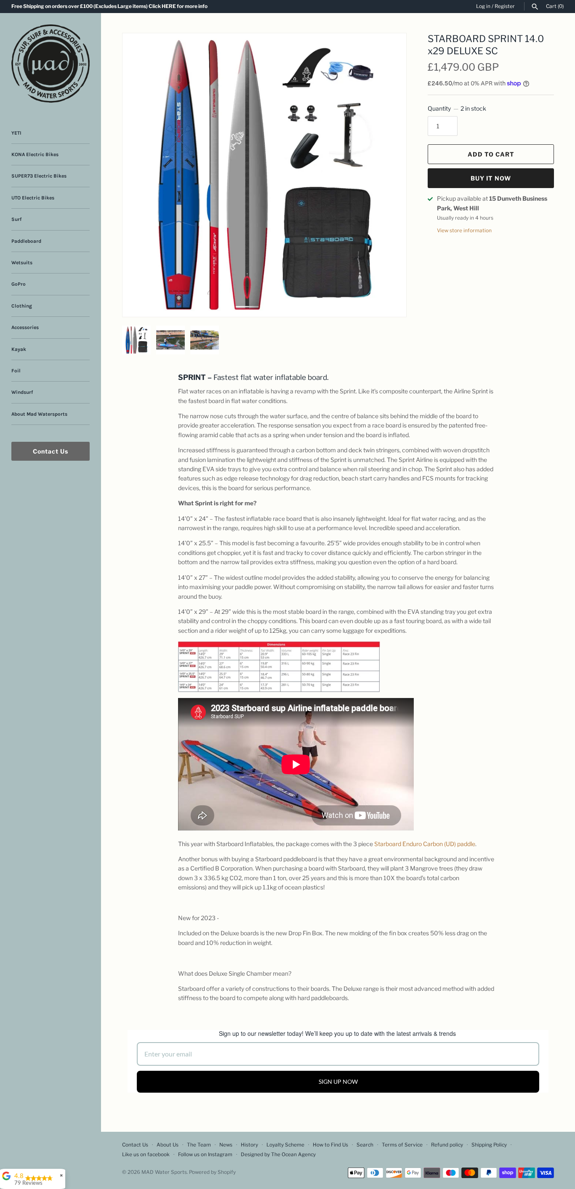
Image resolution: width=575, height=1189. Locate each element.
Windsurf (22, 392)
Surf (16, 219)
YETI (16, 133)
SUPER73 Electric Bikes (39, 176)
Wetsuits (21, 262)
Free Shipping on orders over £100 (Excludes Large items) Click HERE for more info (109, 6)
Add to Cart (491, 154)
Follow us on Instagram (205, 1154)
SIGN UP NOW (338, 1081)
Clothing (21, 306)
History (249, 1145)
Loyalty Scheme (285, 1145)
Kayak (18, 349)
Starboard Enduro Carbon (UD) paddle (424, 843)
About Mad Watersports (39, 414)
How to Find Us (330, 1145)
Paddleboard (26, 241)
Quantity (457, 108)
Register (505, 6)
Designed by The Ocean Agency (278, 1154)
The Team (199, 1145)
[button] (388, 50)
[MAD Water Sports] (50, 63)
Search (365, 1145)
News (225, 1145)
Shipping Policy (489, 1145)
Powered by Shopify (212, 1172)
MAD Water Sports (164, 1172)
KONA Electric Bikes (35, 154)
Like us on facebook (146, 1154)
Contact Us (50, 451)
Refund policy (447, 1145)
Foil (16, 371)
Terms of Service (402, 1145)
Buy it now (491, 178)
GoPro (18, 284)
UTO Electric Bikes (32, 198)
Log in (483, 6)
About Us (167, 1145)
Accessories (25, 327)
